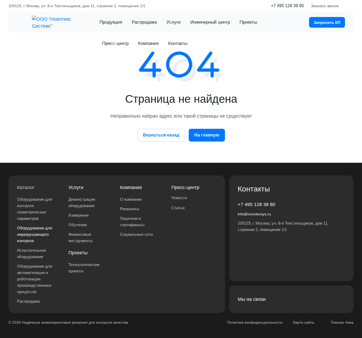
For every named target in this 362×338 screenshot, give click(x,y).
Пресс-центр (185, 187)
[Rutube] (314, 299)
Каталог (26, 187)
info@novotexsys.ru (254, 214)
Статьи (177, 208)
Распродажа (28, 301)
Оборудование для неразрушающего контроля (34, 234)
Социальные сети (136, 234)
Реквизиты (129, 209)
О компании (131, 199)
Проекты (78, 252)
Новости (179, 197)
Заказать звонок (325, 6)
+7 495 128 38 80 (287, 5)
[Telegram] (327, 299)
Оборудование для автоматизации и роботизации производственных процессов (34, 279)
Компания (131, 187)
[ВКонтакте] (301, 299)
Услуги (75, 187)
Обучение (77, 225)
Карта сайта (303, 322)
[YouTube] (339, 299)
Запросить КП (327, 22)
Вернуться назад (161, 135)
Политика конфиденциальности (254, 322)
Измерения (78, 215)
